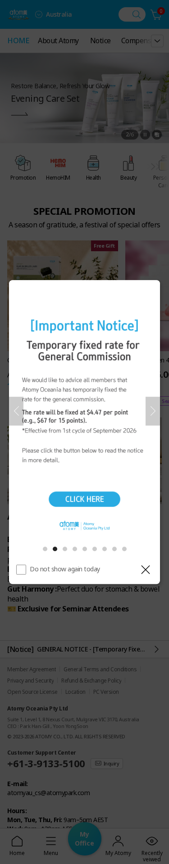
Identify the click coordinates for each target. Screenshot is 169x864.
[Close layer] (145, 569)
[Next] (153, 411)
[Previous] (16, 411)
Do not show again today (65, 569)
